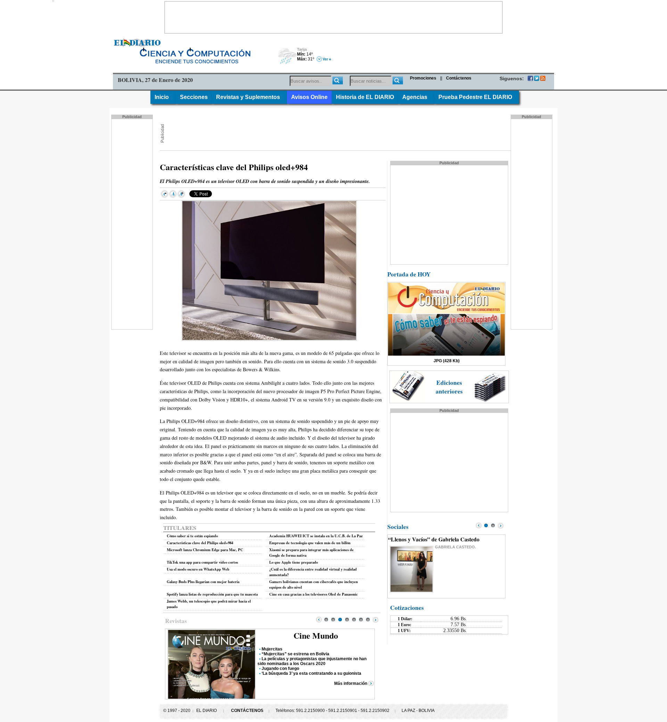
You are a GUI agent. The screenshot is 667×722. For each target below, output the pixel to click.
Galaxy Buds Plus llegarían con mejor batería (203, 581)
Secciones (194, 97)
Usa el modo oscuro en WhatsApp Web (198, 569)
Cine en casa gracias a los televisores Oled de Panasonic (313, 594)
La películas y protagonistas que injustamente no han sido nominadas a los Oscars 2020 (312, 661)
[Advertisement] (333, 17)
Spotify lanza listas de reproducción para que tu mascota (212, 594)
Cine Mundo (316, 635)
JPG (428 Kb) (447, 360)
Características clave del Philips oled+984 (200, 543)
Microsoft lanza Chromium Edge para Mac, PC (205, 550)
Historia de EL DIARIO (365, 97)
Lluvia (287, 56)
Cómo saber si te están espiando (192, 536)
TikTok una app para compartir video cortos (202, 562)
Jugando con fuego (280, 668)
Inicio (163, 97)
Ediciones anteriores (449, 387)
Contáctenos (458, 78)
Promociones (423, 78)
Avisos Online (309, 97)
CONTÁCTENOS (247, 710)
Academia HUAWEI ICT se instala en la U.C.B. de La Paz (316, 536)
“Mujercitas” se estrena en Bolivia (295, 654)
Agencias (416, 97)
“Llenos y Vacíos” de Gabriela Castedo (433, 539)
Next (375, 619)
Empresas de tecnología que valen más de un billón (310, 543)
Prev (319, 619)
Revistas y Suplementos (249, 97)
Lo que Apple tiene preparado (293, 562)
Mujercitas (272, 649)
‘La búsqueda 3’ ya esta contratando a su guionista (311, 673)
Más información (350, 683)
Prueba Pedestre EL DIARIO (476, 97)
